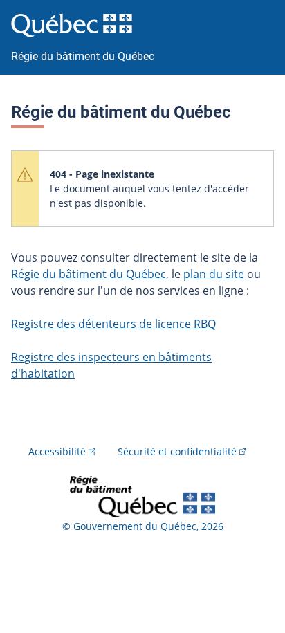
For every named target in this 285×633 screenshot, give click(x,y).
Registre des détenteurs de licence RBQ (113, 323)
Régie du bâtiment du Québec (88, 274)
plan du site (213, 274)
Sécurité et (177, 451)
